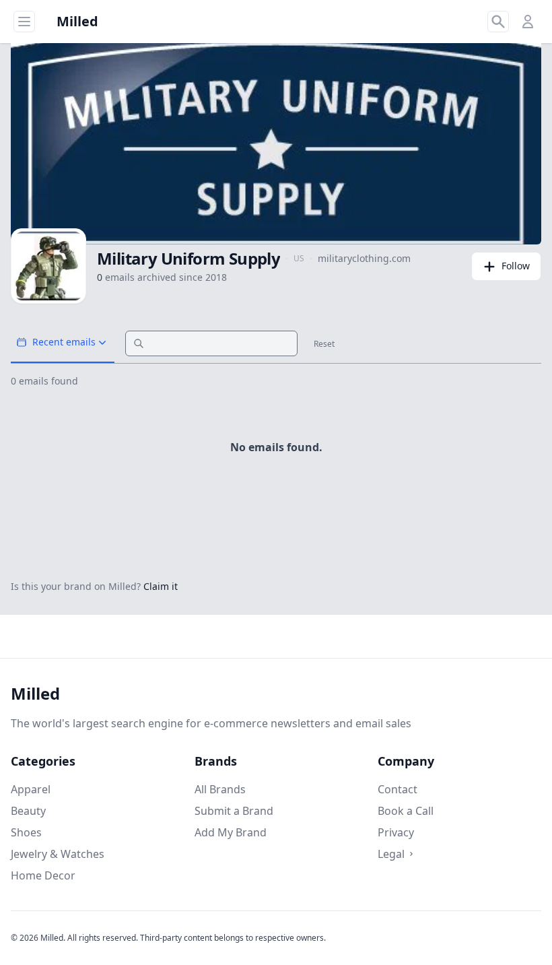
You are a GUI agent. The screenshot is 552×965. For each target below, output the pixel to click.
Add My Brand (231, 832)
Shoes (26, 832)
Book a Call (406, 810)
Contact (397, 789)
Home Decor (43, 875)
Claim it (160, 586)
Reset (324, 344)
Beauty (28, 810)
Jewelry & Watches (57, 853)
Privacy (396, 832)
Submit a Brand (234, 810)
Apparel (30, 789)
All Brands (220, 789)
